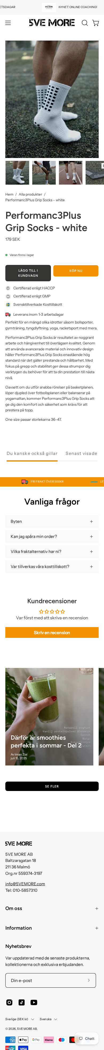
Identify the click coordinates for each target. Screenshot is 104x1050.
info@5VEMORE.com (25, 883)
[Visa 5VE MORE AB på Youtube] (34, 1002)
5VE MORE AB (27, 1029)
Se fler (52, 786)
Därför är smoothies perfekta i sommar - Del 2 (46, 741)
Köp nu (75, 271)
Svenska (46, 1019)
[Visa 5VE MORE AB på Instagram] (9, 1002)
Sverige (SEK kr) (17, 1019)
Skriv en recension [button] (52, 632)
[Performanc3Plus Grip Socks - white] (17, 173)
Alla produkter (30, 194)
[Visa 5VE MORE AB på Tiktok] (22, 1002)
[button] (84, 23)
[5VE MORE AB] (52, 22)
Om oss (13, 908)
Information (18, 928)
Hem (9, 194)
